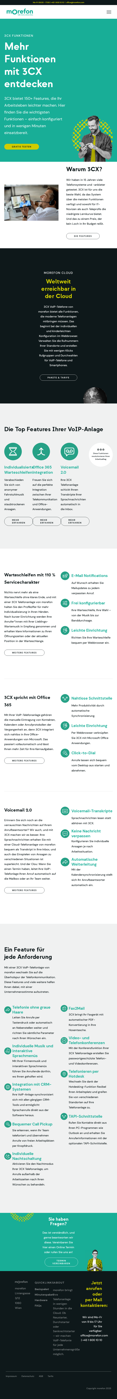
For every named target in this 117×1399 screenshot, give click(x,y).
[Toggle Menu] (109, 12)
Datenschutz (27, 1376)
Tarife (50, 1376)
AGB (41, 1376)
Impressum (11, 1376)
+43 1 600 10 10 (57, 2)
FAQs (38, 1305)
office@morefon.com (75, 2)
